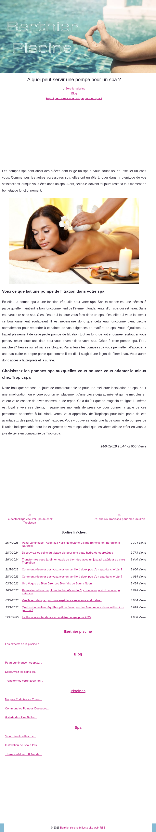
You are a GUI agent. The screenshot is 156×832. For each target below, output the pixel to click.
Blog (74, 93)
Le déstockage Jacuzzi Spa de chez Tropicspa (29, 520)
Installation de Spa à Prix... (22, 745)
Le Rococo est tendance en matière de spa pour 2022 (56, 617)
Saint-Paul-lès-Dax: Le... (20, 736)
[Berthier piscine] (78, 36)
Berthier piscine (75, 88)
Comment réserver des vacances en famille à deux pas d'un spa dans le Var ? (72, 569)
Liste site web (90, 827)
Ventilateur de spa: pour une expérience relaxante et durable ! (62, 600)
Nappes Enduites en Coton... (23, 699)
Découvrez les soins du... (21, 671)
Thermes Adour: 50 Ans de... (23, 754)
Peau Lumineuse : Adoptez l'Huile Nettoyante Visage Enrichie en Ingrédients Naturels (71, 544)
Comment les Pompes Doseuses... (27, 708)
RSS (102, 827)
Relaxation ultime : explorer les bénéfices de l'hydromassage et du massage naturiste (71, 592)
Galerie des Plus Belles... (21, 717)
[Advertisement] (74, 131)
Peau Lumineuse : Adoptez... (23, 662)
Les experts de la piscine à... (23, 644)
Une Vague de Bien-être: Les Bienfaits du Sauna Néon (57, 583)
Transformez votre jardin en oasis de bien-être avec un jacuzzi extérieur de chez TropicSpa (73, 561)
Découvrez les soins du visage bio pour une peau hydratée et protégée (67, 552)
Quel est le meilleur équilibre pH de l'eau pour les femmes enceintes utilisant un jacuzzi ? (73, 609)
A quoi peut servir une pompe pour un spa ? (74, 98)
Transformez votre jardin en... (24, 680)
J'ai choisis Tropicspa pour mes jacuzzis (119, 519)
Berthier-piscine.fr (70, 827)
